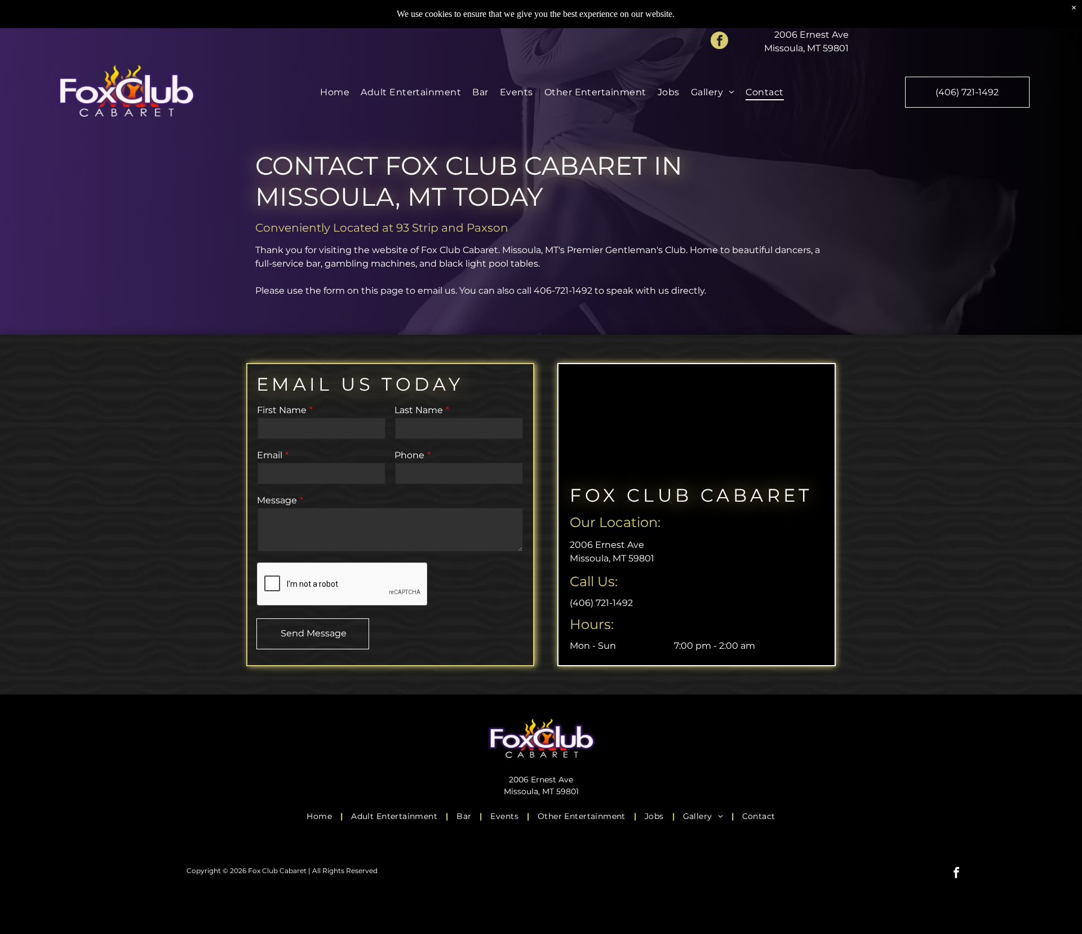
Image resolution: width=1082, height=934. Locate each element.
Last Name (418, 410)
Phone (409, 455)
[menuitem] (334, 92)
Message (277, 500)
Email (269, 455)
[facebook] (719, 42)
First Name (282, 410)
